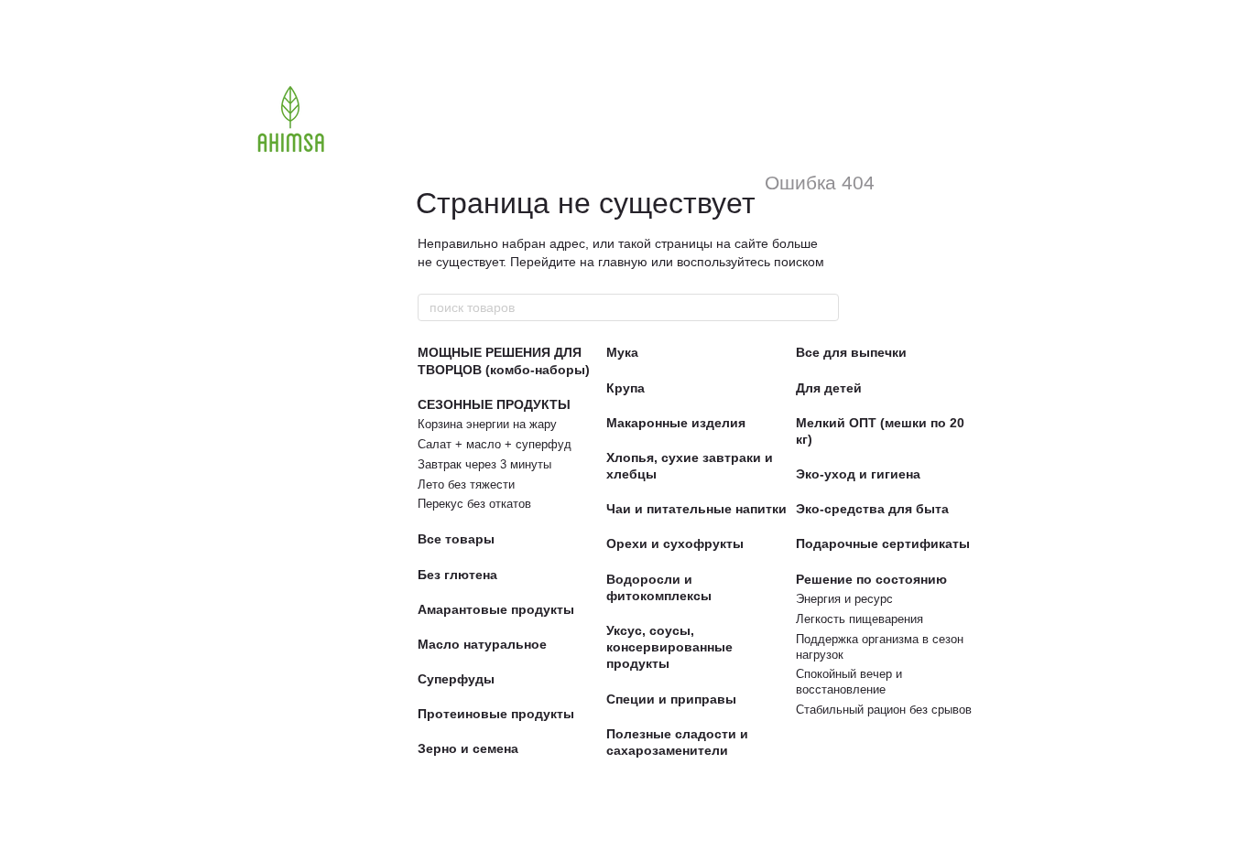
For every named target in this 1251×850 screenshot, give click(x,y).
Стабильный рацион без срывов (884, 709)
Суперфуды (456, 679)
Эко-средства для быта (872, 508)
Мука (622, 352)
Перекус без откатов (474, 504)
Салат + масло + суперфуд (494, 444)
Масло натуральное (482, 644)
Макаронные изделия (675, 422)
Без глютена (457, 574)
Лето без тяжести (466, 484)
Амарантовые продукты (496, 609)
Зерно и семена (468, 748)
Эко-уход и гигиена (858, 474)
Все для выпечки (851, 352)
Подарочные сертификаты (883, 543)
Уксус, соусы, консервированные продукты (669, 647)
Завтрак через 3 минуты (484, 464)
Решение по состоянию (871, 579)
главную (622, 261)
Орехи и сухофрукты (675, 543)
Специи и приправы (671, 699)
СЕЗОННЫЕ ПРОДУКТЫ (494, 404)
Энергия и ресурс (844, 599)
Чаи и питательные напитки (696, 508)
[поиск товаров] (824, 307)
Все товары (456, 539)
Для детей (829, 388)
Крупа (625, 388)
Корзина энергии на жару (487, 424)
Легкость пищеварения (859, 619)
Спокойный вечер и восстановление (849, 681)
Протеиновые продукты (496, 713)
